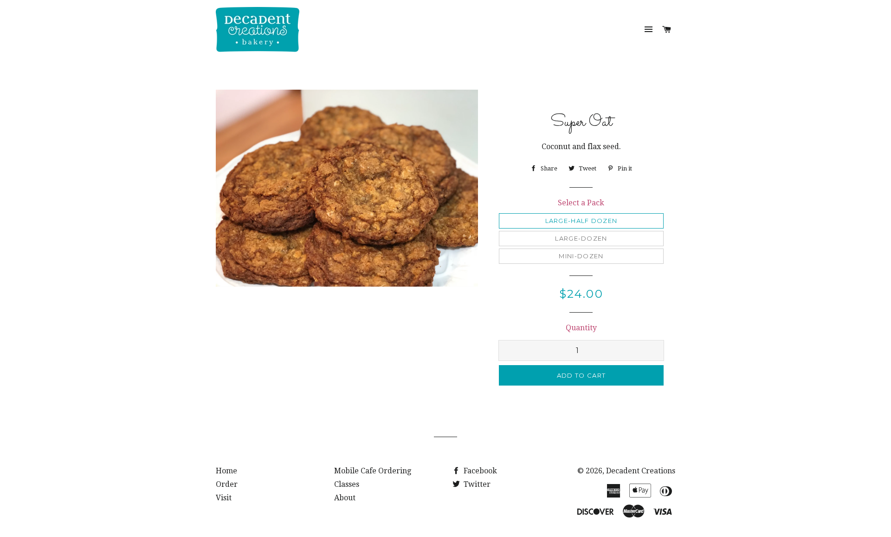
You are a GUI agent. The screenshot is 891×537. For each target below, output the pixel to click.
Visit (224, 497)
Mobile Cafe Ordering (372, 470)
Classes (346, 484)
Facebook (479, 470)
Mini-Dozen (581, 256)
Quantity (581, 327)
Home (226, 470)
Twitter (476, 484)
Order (227, 484)
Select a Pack (581, 202)
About (344, 497)
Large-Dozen (581, 238)
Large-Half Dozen (581, 220)
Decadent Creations (640, 470)
